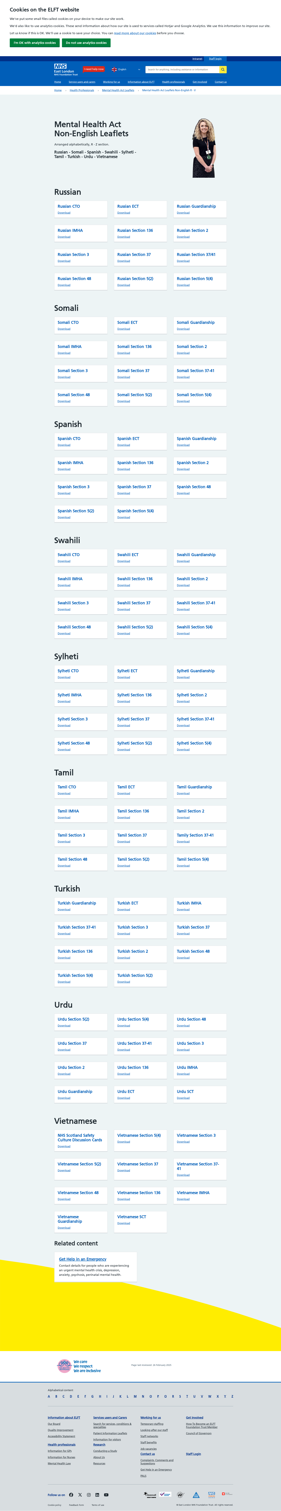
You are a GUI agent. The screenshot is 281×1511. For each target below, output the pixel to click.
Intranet (197, 58)
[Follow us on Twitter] (80, 1495)
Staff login (215, 58)
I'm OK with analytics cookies (35, 43)
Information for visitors (107, 1439)
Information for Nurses (61, 1457)
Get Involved (194, 1417)
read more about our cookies (135, 33)
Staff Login (193, 1454)
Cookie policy (54, 1505)
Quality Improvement (60, 1430)
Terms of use (98, 1505)
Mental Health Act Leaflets (118, 90)
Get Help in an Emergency (82, 1259)
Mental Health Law (59, 1463)
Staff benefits (148, 1442)
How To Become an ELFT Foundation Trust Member (202, 1425)
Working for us (111, 81)
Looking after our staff (154, 1430)
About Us (99, 1457)
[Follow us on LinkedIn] (97, 1495)
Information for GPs (60, 1451)
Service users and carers (82, 81)
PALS (143, 1475)
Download (64, 212)
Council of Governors (198, 1433)
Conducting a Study (105, 1451)
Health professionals (173, 81)
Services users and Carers (110, 1417)
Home (57, 81)
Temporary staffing (151, 1423)
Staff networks (149, 1436)
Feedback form (76, 1505)
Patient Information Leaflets (110, 1433)
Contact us (221, 81)
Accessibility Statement (61, 1436)
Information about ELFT (141, 81)
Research (99, 1445)
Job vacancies (148, 1448)
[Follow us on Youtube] (106, 1495)
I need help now (94, 69)
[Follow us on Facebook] (71, 1495)
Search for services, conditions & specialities (112, 1425)
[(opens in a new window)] (89, 1495)
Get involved (200, 81)
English (122, 69)
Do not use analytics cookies (86, 43)
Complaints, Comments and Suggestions (157, 1462)
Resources (99, 1463)
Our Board (54, 1423)
